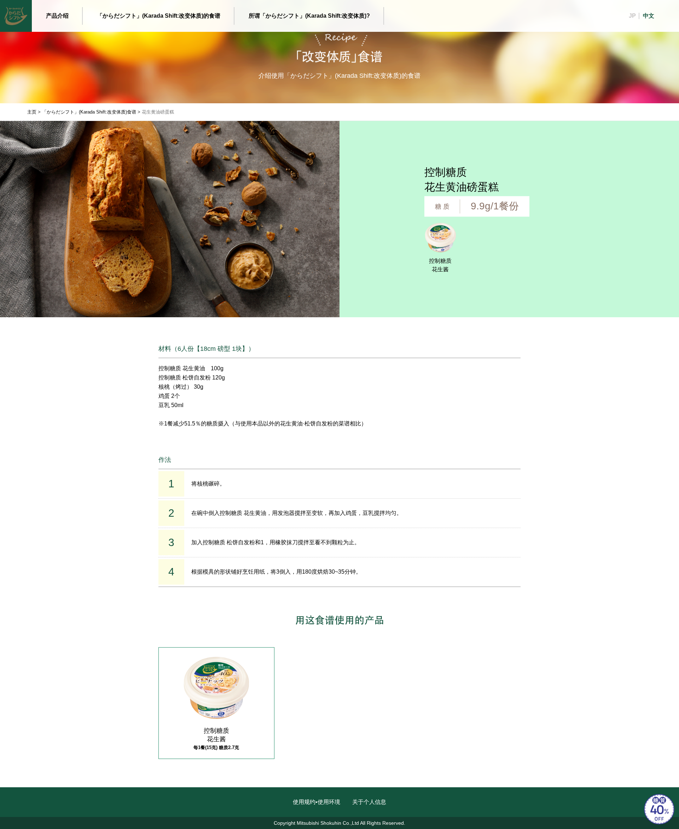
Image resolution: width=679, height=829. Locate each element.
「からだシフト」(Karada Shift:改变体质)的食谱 (158, 16)
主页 (31, 112)
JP (632, 16)
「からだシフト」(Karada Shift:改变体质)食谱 (89, 112)
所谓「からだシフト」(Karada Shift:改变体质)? (309, 16)
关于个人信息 (369, 802)
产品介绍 (57, 16)
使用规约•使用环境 (316, 802)
